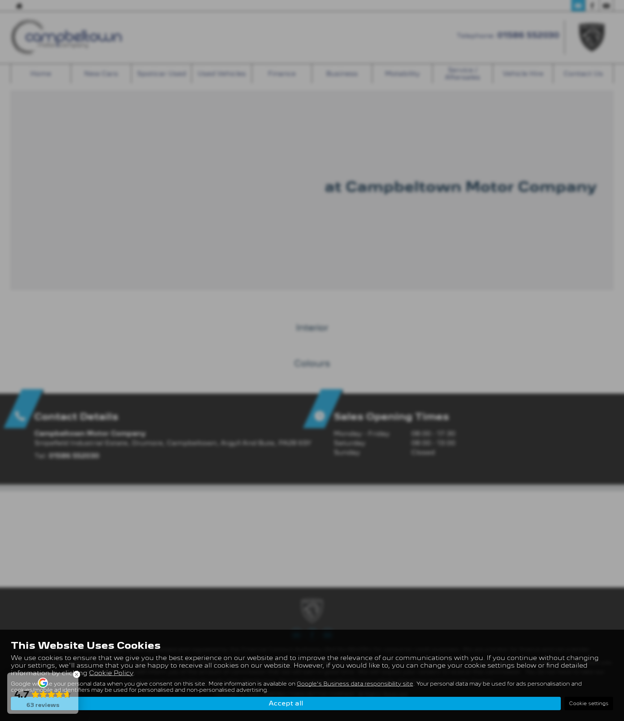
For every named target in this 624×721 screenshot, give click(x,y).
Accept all (286, 703)
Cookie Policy (111, 673)
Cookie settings (588, 703)
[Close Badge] (76, 674)
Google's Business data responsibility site (355, 683)
